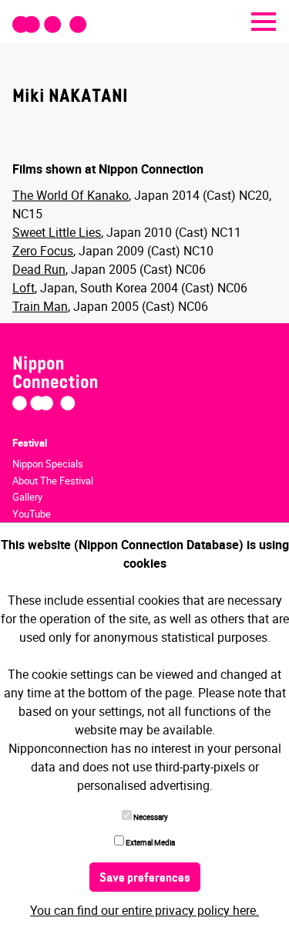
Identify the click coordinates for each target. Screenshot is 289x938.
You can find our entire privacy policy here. (144, 910)
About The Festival (52, 481)
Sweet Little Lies (56, 232)
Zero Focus (42, 250)
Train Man (40, 306)
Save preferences (144, 878)
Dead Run (39, 269)
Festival (29, 443)
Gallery (27, 497)
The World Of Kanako (70, 195)
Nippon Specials (47, 464)
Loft (23, 287)
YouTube (31, 514)
